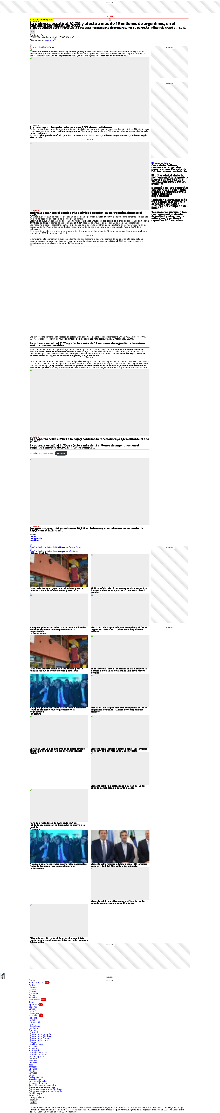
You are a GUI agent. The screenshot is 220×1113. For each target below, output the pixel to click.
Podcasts (33, 1049)
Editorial (34, 1032)
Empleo (32, 1075)
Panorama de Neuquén (40, 1034)
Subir (33, 1102)
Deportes (33, 1007)
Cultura (32, 1009)
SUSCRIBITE (41, 19)
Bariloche (33, 1067)
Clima (32, 1020)
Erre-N (33, 1011)
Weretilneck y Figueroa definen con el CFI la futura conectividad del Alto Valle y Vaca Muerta (119, 749)
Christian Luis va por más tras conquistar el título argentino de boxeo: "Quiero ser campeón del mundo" (119, 629)
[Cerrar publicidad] (2, 974)
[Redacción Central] (32, 29)
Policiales (33, 1046)
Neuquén (33, 1061)
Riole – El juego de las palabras (43, 1085)
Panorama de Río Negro (41, 1036)
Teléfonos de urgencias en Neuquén (46, 1091)
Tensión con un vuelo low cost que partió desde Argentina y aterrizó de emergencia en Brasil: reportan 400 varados (169, 216)
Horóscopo (35, 1022)
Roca (31, 1065)
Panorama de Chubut (40, 1038)
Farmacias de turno (38, 1083)
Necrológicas (35, 1079)
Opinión (32, 1030)
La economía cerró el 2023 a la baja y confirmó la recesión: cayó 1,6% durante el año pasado (89, 440)
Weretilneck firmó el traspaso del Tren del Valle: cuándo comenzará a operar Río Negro (118, 787)
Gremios (34, 987)
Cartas (33, 1042)
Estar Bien (36, 1015)
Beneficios (33, 1095)
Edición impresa (36, 1057)
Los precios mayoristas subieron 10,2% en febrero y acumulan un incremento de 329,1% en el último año (86, 529)
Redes (31, 1002)
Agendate (35, 1004)
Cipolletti (33, 1069)
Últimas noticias (160, 163)
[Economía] (110, 19)
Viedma (32, 1071)
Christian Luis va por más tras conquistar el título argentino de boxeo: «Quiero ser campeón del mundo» (169, 204)
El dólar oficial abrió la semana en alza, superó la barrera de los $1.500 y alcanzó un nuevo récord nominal (169, 179)
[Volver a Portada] (110, 16)
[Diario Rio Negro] (40, 1104)
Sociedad (33, 1018)
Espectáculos (36, 1013)
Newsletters (37, 999)
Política (32, 985)
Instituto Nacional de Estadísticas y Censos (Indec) (58, 51)
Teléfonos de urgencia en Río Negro (45, 1089)
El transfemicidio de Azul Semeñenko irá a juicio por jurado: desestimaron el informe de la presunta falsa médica (59, 940)
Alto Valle (33, 1063)
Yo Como (34, 1028)
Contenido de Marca (38, 1055)
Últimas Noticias (39, 982)
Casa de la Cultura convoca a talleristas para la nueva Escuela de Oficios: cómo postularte (169, 168)
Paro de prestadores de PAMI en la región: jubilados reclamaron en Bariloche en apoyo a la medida (57, 825)
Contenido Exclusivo (38, 1053)
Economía (34, 21)
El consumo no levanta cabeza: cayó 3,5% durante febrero (71, 127)
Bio (31, 1024)
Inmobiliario (34, 1051)
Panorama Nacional (39, 1040)
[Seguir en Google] (31, 49)
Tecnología (35, 1026)
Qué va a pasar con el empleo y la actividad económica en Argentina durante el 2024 (86, 214)
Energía (32, 991)
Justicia (33, 989)
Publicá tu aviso (36, 1077)
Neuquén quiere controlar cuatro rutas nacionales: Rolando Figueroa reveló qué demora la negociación (169, 192)
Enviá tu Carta (36, 1044)
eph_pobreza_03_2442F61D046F (42, 453)
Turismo (32, 995)
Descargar (61, 453)
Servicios (33, 997)
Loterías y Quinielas (38, 1081)
